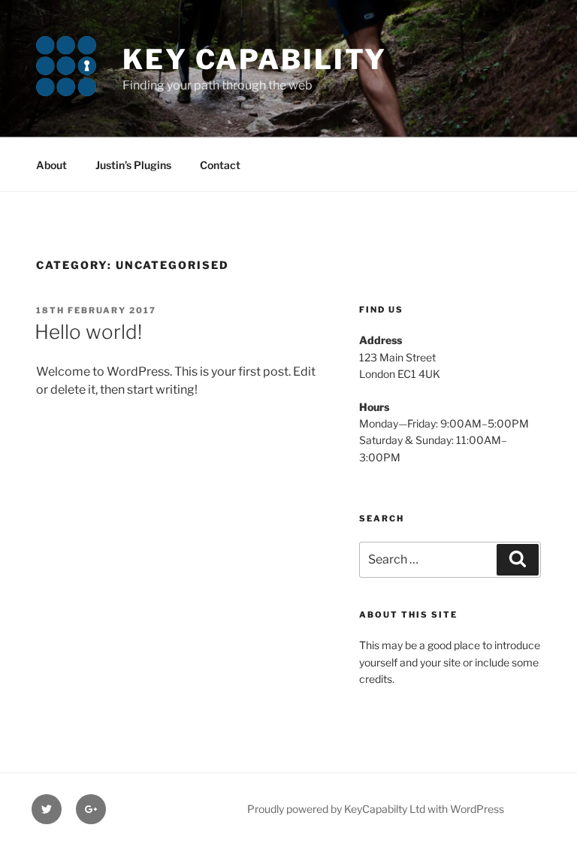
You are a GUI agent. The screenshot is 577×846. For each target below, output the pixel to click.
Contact (220, 165)
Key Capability (254, 59)
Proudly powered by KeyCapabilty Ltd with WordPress (375, 808)
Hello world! (88, 331)
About (51, 165)
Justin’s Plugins (133, 165)
